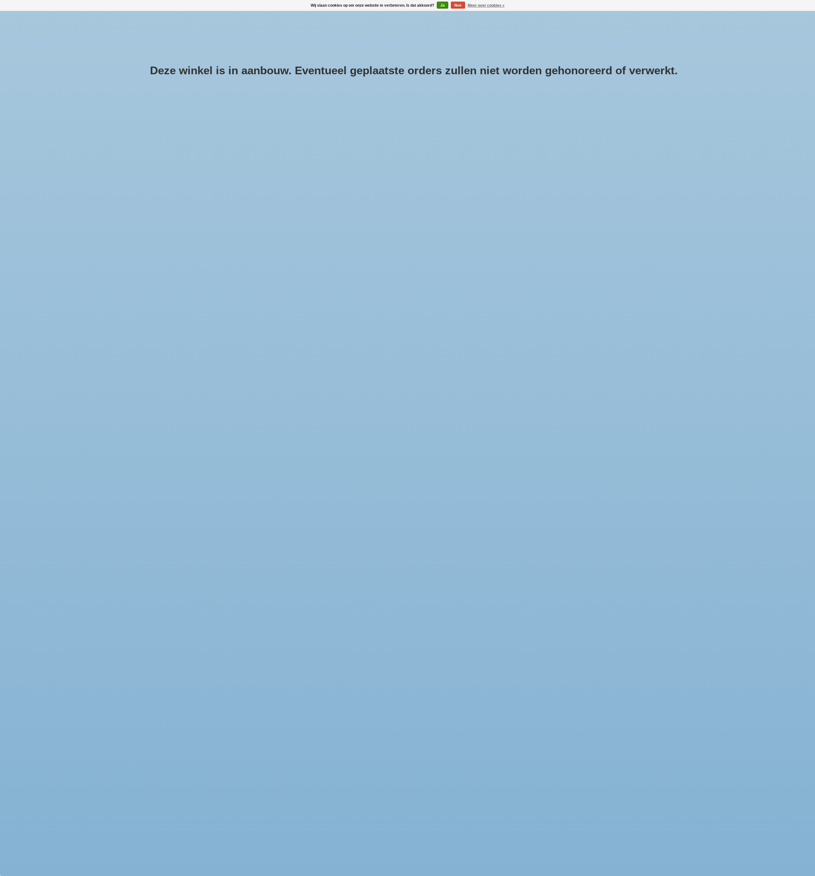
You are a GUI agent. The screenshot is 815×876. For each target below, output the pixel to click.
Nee (458, 5)
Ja (442, 5)
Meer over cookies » (486, 5)
